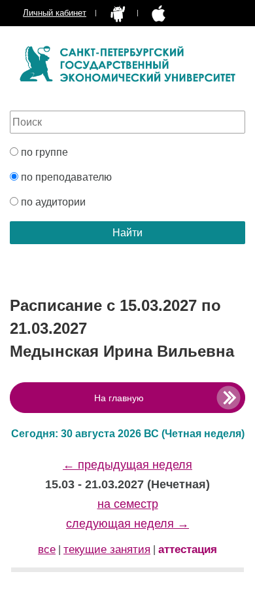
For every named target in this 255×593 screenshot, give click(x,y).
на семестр (127, 504)
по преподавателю (65, 177)
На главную (119, 398)
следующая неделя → (127, 523)
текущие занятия (106, 549)
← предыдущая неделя (127, 464)
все (47, 549)
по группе (43, 152)
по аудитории (52, 201)
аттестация (187, 549)
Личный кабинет (54, 13)
